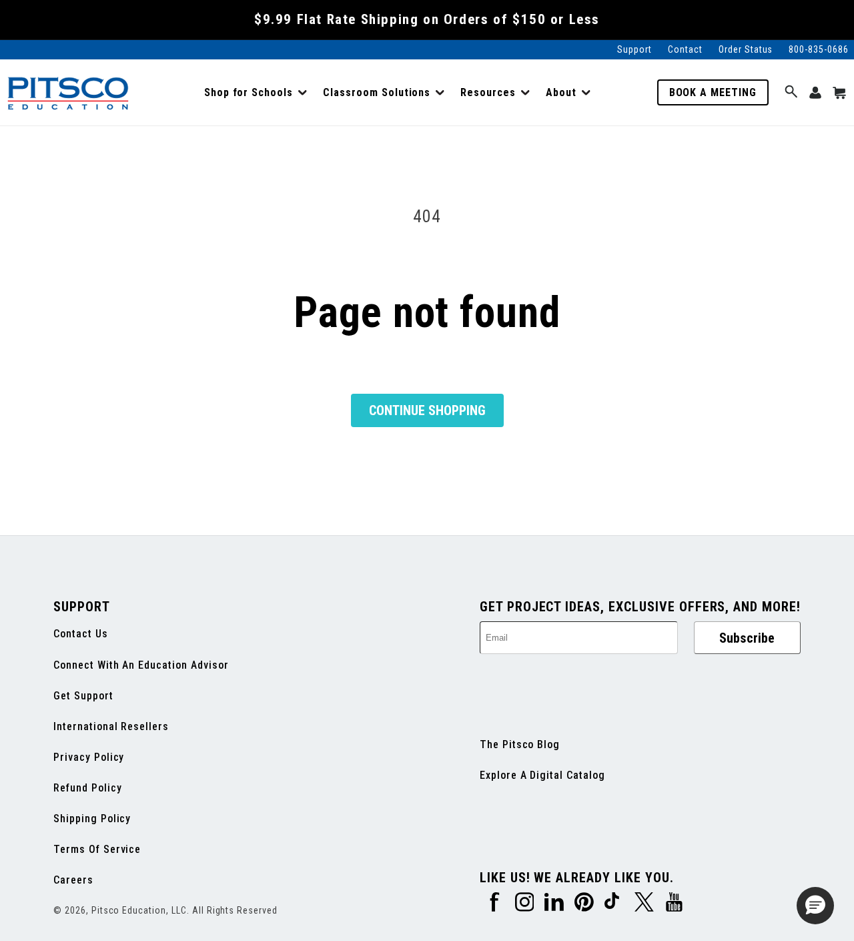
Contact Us (80, 633)
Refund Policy (87, 787)
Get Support (83, 695)
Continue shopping (427, 410)
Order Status (746, 49)
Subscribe (747, 638)
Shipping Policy (92, 818)
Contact (685, 49)
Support (634, 49)
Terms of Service (97, 849)
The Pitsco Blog (520, 744)
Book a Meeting (713, 92)
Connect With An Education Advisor (141, 665)
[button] (255, 93)
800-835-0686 (819, 49)
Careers (73, 880)
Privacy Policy (88, 757)
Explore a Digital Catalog (542, 775)
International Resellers (111, 726)
